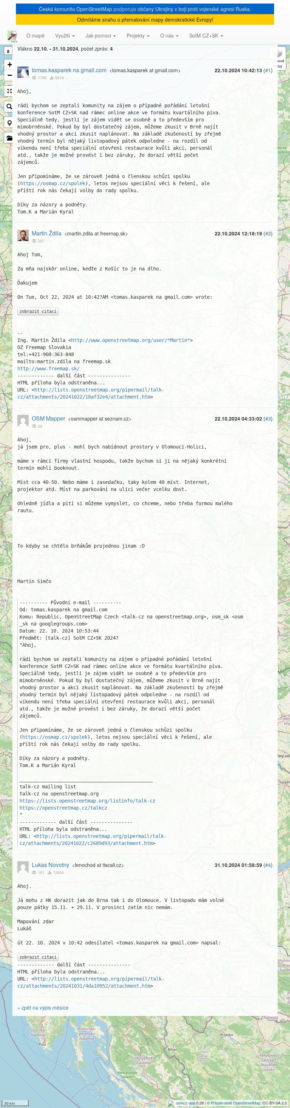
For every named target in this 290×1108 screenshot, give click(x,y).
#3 (268, 418)
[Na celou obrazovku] (9, 91)
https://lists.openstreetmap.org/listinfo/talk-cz (87, 801)
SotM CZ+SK (204, 35)
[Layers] (277, 58)
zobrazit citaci (38, 311)
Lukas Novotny (50, 865)
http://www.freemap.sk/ (48, 368)
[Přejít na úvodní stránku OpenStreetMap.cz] (10, 35)
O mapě (36, 35)
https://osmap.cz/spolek (52, 183)
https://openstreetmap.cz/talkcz (63, 808)
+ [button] (9, 64)
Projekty (136, 35)
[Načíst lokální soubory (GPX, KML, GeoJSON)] (9, 137)
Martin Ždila (47, 233)
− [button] (9, 75)
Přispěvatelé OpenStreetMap (235, 1103)
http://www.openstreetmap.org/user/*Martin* (130, 340)
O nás (167, 35)
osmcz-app (185, 1103)
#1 (268, 70)
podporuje (125, 8)
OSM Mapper (48, 418)
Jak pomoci (99, 35)
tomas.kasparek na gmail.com (69, 70)
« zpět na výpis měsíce (43, 1007)
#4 (268, 864)
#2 (268, 233)
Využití (63, 35)
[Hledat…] (9, 106)
